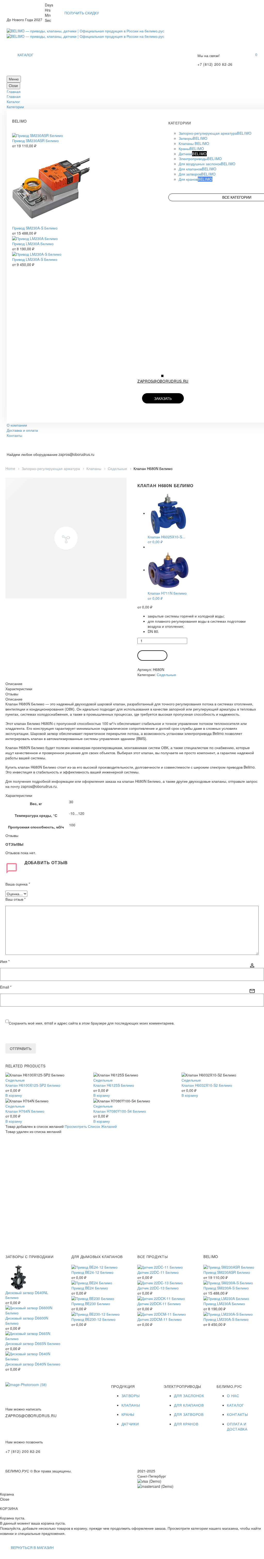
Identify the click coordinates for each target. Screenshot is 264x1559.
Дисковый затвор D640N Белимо (32, 1364)
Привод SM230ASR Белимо (35, 140)
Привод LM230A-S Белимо (34, 259)
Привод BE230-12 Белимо (93, 1319)
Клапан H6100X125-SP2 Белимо (32, 1085)
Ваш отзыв (15, 899)
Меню (14, 78)
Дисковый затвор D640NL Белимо (26, 1295)
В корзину (152, 655)
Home (10, 468)
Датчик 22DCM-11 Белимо (159, 1319)
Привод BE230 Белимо (90, 1303)
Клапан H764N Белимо (24, 1111)
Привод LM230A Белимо (33, 243)
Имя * (5, 961)
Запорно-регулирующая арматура (51, 468)
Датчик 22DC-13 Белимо (158, 1287)
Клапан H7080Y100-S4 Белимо (119, 1111)
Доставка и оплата (22, 430)
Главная (14, 91)
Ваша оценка (17, 884)
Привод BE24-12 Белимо (92, 1272)
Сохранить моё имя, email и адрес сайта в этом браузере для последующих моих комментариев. (92, 1023)
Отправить (20, 1048)
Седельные (117, 468)
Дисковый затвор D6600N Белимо (26, 1320)
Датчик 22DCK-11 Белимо (159, 1303)
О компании (17, 425)
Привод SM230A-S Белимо (34, 227)
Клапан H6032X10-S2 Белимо (207, 1085)
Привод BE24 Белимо (89, 1287)
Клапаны (93, 468)
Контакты (14, 435)
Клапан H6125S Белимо (113, 1085)
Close (13, 85)
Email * (5, 987)
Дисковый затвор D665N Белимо (32, 1343)
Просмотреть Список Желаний (91, 1126)
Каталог (13, 101)
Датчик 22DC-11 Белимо (158, 1272)
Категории (15, 106)
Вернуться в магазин (32, 1547)
